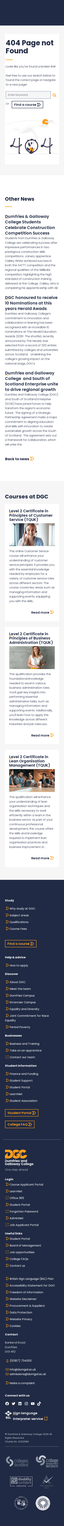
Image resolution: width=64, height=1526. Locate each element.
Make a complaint (22, 1383)
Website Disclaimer (23, 1299)
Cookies (15, 1326)
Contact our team (22, 1057)
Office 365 (17, 1198)
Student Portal (20, 1087)
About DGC (17, 982)
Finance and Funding (24, 1074)
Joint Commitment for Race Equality (27, 1018)
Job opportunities (22, 1252)
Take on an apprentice (26, 1050)
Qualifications (19, 922)
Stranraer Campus (23, 1002)
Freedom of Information (26, 1292)
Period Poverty (20, 1027)
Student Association (23, 1101)
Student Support (21, 1081)
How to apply (19, 965)
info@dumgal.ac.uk (23, 1369)
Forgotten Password (24, 1211)
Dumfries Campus (22, 996)
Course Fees (18, 929)
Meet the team (20, 989)
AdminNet (16, 1218)
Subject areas (19, 915)
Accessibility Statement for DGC (32, 1286)
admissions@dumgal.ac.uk (28, 1374)
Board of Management (25, 1245)
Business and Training (24, 1044)
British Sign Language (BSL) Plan (32, 1279)
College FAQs (19, 1259)
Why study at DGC (22, 909)
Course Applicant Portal (26, 1185)
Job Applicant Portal (24, 1225)
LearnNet (16, 1094)
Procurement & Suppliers (27, 1306)
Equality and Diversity (24, 1009)
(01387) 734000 (21, 1361)
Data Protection (21, 1312)
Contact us (17, 1266)
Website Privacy (21, 1319)
